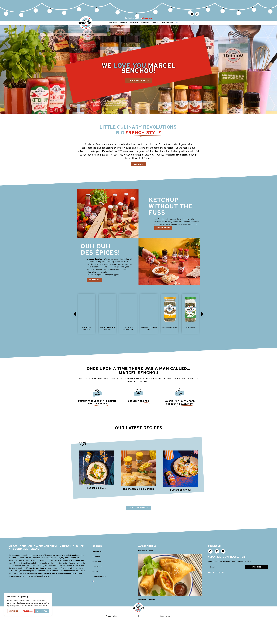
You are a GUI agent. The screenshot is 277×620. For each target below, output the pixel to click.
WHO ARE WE (113, 23)
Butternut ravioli (180, 490)
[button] (193, 23)
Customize (13, 611)
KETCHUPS (123, 23)
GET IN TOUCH (216, 572)
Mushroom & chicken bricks (138, 489)
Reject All (28, 611)
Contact (155, 23)
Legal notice (165, 616)
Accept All (42, 611)
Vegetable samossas (146, 599)
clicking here (147, 18)
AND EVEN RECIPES (167, 23)
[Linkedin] (223, 551)
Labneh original (96, 488)
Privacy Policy (111, 616)
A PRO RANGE (145, 23)
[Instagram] (197, 14)
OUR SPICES (134, 23)
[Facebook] (192, 14)
